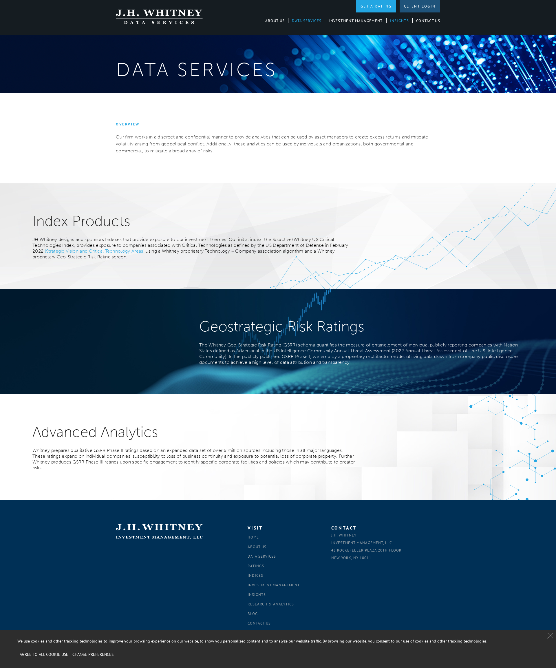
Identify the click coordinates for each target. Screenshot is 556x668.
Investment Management (356, 20)
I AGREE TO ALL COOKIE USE (42, 654)
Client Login (420, 6)
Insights (399, 20)
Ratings (256, 565)
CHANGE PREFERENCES (93, 654)
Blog (253, 613)
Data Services (306, 20)
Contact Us (428, 20)
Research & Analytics (271, 604)
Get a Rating (376, 6)
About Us (275, 20)
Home (253, 537)
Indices (255, 575)
